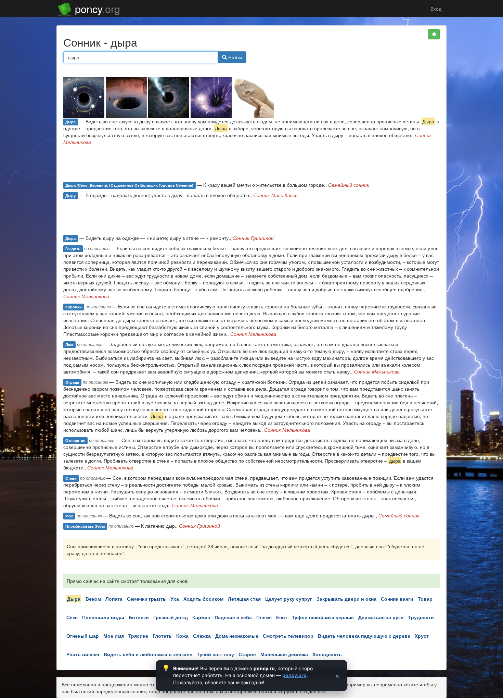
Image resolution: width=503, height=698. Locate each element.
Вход (435, 8)
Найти (234, 57)
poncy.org (294, 675)
